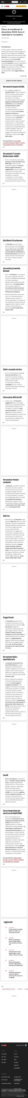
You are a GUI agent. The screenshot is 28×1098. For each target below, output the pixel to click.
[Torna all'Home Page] (6, 6)
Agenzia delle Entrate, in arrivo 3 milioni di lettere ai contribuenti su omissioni (13, 859)
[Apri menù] (2, 6)
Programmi (17, 1068)
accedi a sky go (20, 1045)
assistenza (19, 1090)
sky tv (15, 1054)
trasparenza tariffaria (13, 1090)
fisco (20, 989)
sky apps (16, 1056)
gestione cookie (5, 1077)
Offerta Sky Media (6, 1083)
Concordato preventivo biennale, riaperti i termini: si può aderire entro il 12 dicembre (14, 143)
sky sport (4, 1054)
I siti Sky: (3, 1051)
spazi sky (16, 1065)
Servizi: (15, 1051)
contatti (24, 1090)
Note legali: (3, 1073)
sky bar (16, 1062)
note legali (4, 1079)
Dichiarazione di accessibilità (18, 1080)
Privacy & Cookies (10, 1089)
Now (15, 1059)
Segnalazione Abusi (20, 1096)
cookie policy (17, 1077)
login (25, 2)
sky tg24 (3, 1056)
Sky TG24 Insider (21, 6)
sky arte (3, 1062)
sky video (3, 1059)
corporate (17, 1083)
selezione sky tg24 (9, 989)
